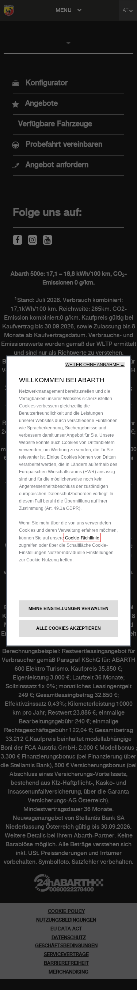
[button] (95, 364)
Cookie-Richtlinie (82, 537)
